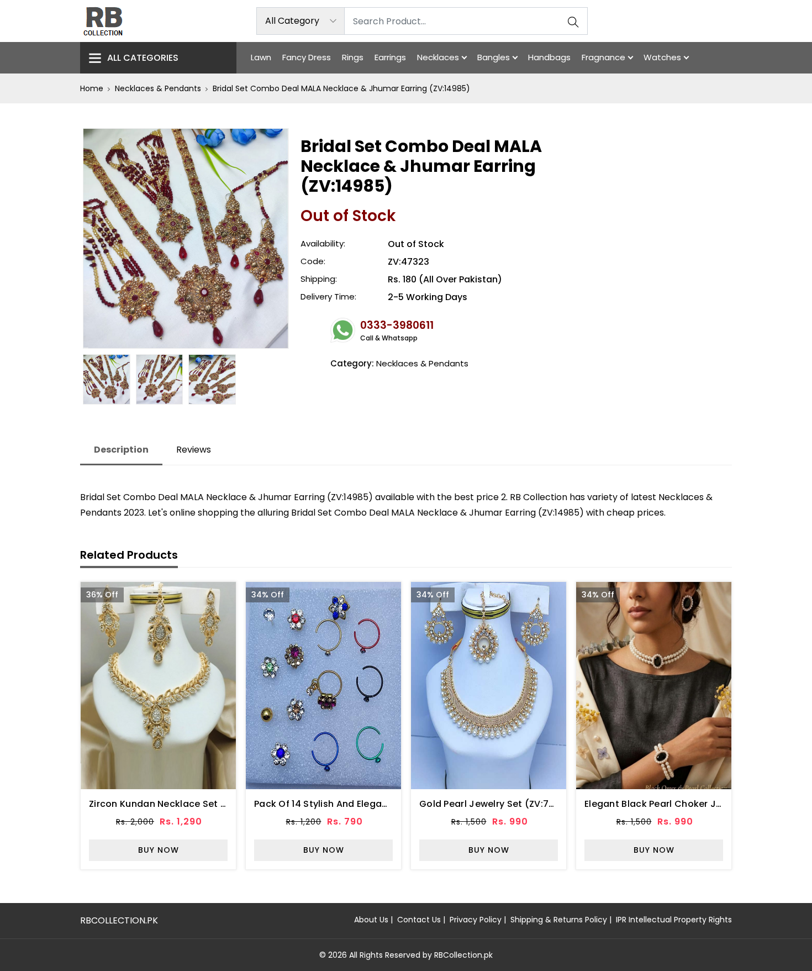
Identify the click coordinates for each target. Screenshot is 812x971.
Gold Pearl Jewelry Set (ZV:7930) (495, 803)
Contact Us (419, 919)
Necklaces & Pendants (158, 88)
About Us (371, 919)
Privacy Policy (476, 919)
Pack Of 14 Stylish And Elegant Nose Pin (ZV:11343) (368, 803)
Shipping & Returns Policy (558, 919)
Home (91, 88)
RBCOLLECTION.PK (119, 920)
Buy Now (158, 849)
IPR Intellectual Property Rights (674, 919)
